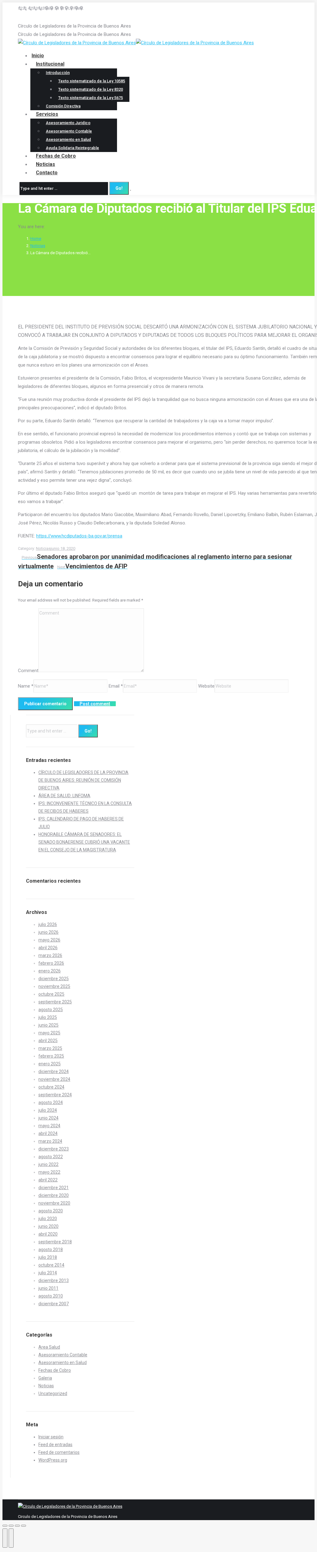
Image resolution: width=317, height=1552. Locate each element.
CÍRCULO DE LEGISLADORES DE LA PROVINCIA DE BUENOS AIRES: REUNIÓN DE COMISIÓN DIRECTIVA (83, 780)
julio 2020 (47, 1218)
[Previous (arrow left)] (4, 1538)
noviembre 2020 (54, 1203)
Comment (28, 670)
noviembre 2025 (54, 986)
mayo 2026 (49, 939)
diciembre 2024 (53, 1071)
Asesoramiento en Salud (62, 1362)
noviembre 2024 (54, 1079)
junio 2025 (48, 1025)
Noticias (37, 245)
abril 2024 (48, 1133)
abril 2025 (48, 1040)
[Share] (11, 1526)
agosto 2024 (50, 1102)
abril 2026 (48, 947)
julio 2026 (47, 924)
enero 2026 (49, 970)
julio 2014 (47, 1272)
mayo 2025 (49, 1032)
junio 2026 (48, 932)
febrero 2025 (51, 1056)
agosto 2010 (50, 1295)
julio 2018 (47, 1257)
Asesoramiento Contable (62, 1354)
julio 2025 (47, 1017)
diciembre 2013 (53, 1280)
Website (206, 686)
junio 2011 (48, 1288)
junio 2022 (48, 1164)
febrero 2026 (51, 963)
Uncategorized (52, 1393)
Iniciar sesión (50, 1436)
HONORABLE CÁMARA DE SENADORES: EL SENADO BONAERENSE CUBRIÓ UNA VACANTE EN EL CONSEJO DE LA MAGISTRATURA (84, 842)
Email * (116, 686)
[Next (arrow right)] (11, 1538)
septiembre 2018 (55, 1241)
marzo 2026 (50, 955)
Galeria (45, 1378)
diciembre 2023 (53, 1148)
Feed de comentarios (59, 1452)
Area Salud (49, 1347)
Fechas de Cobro (54, 1370)
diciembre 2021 (53, 1187)
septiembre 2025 (55, 1001)
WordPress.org (52, 1460)
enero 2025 (49, 1063)
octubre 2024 (51, 1087)
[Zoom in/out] (23, 1526)
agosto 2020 (50, 1210)
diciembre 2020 (53, 1195)
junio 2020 (48, 1226)
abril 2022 (48, 1179)
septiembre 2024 (55, 1094)
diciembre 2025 (53, 978)
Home (35, 238)
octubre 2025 (51, 994)
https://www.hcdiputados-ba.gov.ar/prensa (79, 536)
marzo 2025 (50, 1048)
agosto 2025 (50, 1009)
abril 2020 (48, 1234)
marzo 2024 (50, 1141)
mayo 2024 (49, 1125)
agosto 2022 (50, 1156)
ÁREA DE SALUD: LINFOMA (64, 795)
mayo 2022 (49, 1172)
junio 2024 (48, 1117)
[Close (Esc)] (4, 1526)
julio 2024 (47, 1110)
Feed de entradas (55, 1444)
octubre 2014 (51, 1265)
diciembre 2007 (53, 1303)
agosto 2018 (50, 1249)
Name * (25, 686)
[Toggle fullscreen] (17, 1526)
